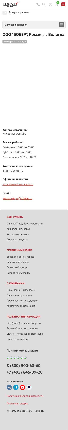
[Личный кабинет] (50, 4)
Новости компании (17, 339)
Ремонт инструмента (18, 272)
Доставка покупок (17, 239)
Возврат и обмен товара (20, 256)
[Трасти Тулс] (11, 5)
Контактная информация (21, 306)
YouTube (22, 387)
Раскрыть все (4, 13)
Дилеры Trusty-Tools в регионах (25, 223)
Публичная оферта (17, 403)
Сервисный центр (17, 267)
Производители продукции (22, 300)
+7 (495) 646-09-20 (24, 372)
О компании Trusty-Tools (20, 290)
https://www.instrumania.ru (17, 184)
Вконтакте (9, 387)
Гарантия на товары (18, 262)
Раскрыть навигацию (34, 25)
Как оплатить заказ (18, 234)
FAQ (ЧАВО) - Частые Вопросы (24, 323)
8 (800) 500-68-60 (38, 4)
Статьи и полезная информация (25, 333)
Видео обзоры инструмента (22, 328)
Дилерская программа (19, 295)
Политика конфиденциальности (25, 396)
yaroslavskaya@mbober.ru (17, 198)
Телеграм (15, 387)
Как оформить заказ (18, 229)
